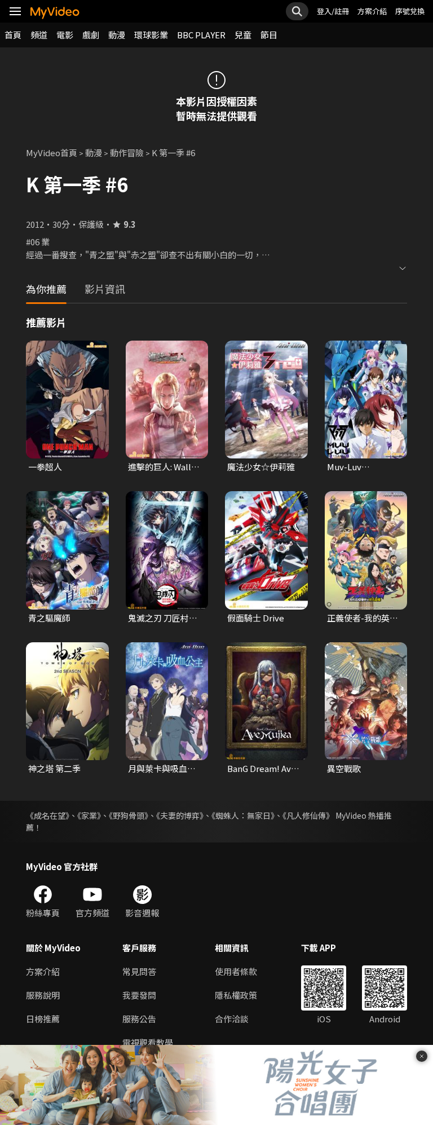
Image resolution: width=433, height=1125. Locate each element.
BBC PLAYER (201, 35)
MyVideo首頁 (51, 152)
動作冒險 (127, 152)
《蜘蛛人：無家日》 (243, 815)
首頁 (13, 35)
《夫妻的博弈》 (180, 815)
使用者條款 (236, 971)
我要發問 (139, 995)
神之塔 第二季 (54, 768)
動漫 (116, 35)
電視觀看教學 (147, 1042)
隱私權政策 (236, 995)
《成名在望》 (47, 815)
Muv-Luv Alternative (350, 467)
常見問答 (139, 971)
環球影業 (151, 35)
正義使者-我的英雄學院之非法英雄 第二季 (362, 618)
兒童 (243, 35)
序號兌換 (410, 11)
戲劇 (90, 35)
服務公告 (139, 1019)
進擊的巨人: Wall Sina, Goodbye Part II (159, 467)
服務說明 (43, 995)
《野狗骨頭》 (128, 815)
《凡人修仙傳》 (308, 815)
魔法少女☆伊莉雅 (261, 467)
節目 (268, 35)
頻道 (38, 35)
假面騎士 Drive (255, 618)
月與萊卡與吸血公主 (162, 768)
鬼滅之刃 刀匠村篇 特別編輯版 (162, 618)
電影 (64, 35)
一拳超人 (45, 467)
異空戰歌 (344, 768)
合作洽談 (232, 1019)
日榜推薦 (43, 1019)
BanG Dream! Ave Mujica (261, 768)
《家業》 (89, 815)
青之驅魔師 (49, 618)
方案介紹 (372, 11)
